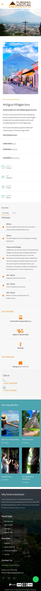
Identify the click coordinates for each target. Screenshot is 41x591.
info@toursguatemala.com (15, 573)
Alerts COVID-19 (9, 547)
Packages (7, 529)
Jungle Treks (8, 532)
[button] (2, 4)
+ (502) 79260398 (10, 383)
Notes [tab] (14, 213)
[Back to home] (20, 4)
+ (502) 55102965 (10, 390)
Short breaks (8, 525)
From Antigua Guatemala (11, 99)
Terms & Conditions (10, 551)
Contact (7, 554)
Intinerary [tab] (5, 213)
